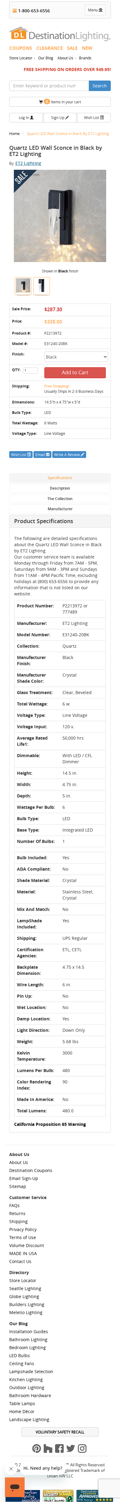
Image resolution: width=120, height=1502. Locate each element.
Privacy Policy (23, 1229)
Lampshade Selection (31, 1371)
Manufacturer (60, 508)
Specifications (60, 477)
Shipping (18, 1221)
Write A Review (67, 454)
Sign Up (58, 117)
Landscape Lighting (29, 1419)
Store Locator (20, 57)
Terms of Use (22, 1237)
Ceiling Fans (21, 1363)
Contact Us (20, 1261)
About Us (65, 57)
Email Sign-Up (23, 1178)
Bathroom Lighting (28, 1339)
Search (100, 86)
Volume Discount (26, 1245)
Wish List (92, 117)
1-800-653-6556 (33, 11)
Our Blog (45, 57)
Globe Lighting (24, 1296)
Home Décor (21, 1411)
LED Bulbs (19, 1355)
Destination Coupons (30, 1170)
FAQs (14, 1205)
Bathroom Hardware (30, 1395)
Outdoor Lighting (26, 1387)
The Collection (60, 498)
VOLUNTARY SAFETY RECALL (60, 1431)
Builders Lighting (26, 1304)
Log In (24, 117)
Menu (97, 11)
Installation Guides (28, 1331)
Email (40, 454)
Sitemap (17, 1186)
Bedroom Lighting (27, 1347)
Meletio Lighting (25, 1312)
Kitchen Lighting (26, 1379)
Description (60, 488)
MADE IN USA (23, 1253)
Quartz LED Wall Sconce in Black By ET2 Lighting (68, 133)
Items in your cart (63, 101)
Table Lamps (22, 1403)
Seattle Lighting (25, 1288)
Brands (85, 57)
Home (15, 133)
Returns (17, 1213)
